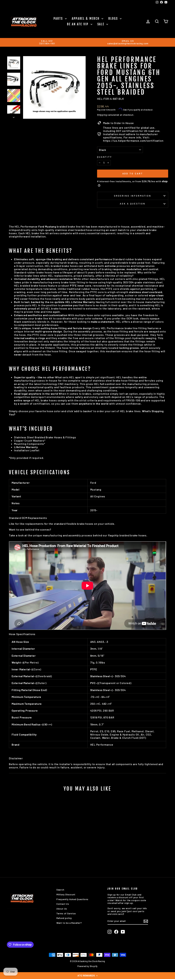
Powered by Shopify (87, 966)
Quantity (104, 157)
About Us (61, 908)
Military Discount (65, 894)
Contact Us (62, 903)
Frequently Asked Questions (72, 899)
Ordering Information (132, 195)
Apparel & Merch (86, 18)
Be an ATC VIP (78, 24)
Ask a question (132, 203)
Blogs (113, 18)
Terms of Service (66, 913)
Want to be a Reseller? (69, 922)
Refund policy (64, 918)
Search (60, 889)
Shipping (102, 114)
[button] (87, 975)
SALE (101, 24)
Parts (58, 18)
